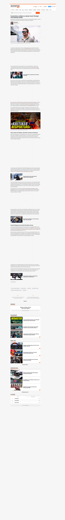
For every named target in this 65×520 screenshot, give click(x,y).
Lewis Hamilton (17, 400)
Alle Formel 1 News (25, 364)
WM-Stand (38, 9)
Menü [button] (54, 6)
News (23, 9)
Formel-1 (23, 49)
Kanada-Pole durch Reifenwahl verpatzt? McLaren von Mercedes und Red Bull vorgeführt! (33, 298)
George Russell (17, 402)
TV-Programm (43, 9)
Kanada (30, 50)
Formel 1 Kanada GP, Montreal (15, 288)
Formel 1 (13, 9)
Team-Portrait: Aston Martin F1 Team (16, 290)
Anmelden (45, 6)
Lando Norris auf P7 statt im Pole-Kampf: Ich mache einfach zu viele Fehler (18, 298)
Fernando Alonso (23, 288)
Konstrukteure (33, 396)
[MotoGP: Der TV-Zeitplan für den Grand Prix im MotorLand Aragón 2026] (25, 387)
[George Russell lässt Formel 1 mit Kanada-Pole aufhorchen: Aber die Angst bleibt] (25, 177)
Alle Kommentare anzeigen (25, 310)
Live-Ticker (26, 9)
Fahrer (18, 396)
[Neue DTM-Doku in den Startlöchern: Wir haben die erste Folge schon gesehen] (25, 380)
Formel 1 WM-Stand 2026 (25, 405)
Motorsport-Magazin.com (15, 6)
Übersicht (17, 9)
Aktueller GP (30, 9)
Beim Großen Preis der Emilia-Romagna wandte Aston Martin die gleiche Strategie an (24, 102)
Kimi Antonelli (17, 398)
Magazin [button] (36, 6)
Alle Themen (24, 290)
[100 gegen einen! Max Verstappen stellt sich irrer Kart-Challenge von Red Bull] (25, 345)
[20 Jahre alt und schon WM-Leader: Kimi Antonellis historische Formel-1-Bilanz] (25, 359)
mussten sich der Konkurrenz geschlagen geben (27, 104)
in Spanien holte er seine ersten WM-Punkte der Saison (24, 171)
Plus (49, 6)
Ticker (41, 6)
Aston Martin (13, 109)
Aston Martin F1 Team (35, 288)
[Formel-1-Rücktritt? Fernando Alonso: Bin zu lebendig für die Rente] (25, 75)
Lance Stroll (32, 226)
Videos (20, 9)
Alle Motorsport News (25, 392)
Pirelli (28, 81)
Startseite (25, 301)
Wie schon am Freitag (35, 67)
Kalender (47, 9)
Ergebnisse (34, 9)
